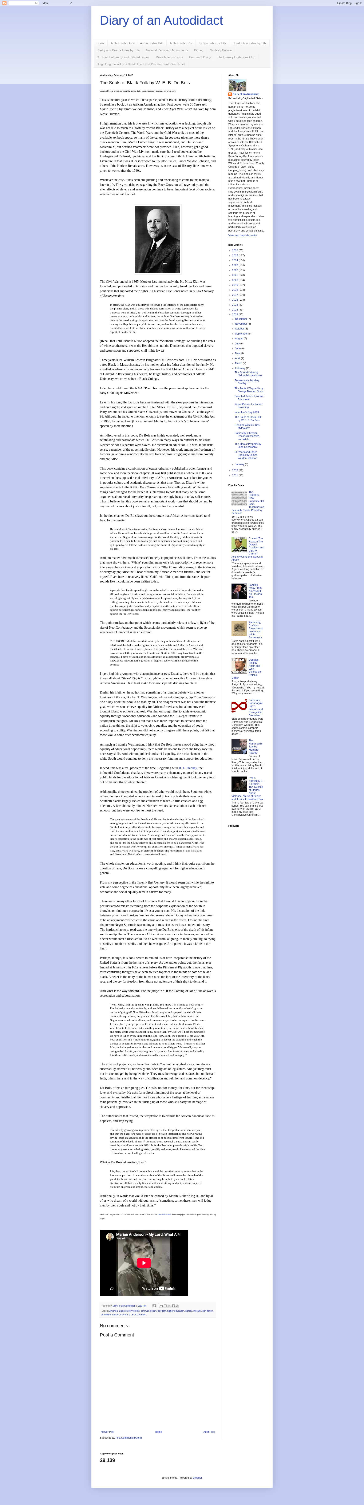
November (241, 323)
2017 (235, 294)
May (238, 353)
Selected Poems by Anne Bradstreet (249, 398)
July (237, 343)
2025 (235, 255)
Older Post (209, 1431)
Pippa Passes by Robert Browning (248, 406)
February (240, 368)
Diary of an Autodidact (161, 20)
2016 (235, 299)
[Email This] (161, 1306)
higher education (175, 1311)
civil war (145, 1311)
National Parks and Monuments (167, 50)
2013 (235, 314)
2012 (235, 470)
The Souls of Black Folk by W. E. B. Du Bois (248, 419)
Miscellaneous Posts (169, 57)
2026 (235, 250)
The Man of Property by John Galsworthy (248, 446)
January (240, 464)
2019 (235, 285)
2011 (235, 475)
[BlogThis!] (165, 1306)
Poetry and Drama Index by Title (118, 50)
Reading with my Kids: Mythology (247, 427)
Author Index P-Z (181, 43)
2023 (235, 265)
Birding (198, 50)
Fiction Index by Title (212, 43)
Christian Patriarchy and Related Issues (123, 57)
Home (100, 43)
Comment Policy (200, 57)
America (113, 1311)
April (238, 358)
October (240, 328)
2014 (235, 309)
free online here (164, 1214)
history (188, 1311)
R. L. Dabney (188, 768)
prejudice (106, 1314)
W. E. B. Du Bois (137, 1314)
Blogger (197, 1477)
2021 (235, 275)
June (238, 348)
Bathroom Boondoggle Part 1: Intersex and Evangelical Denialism (256, 708)
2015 (235, 304)
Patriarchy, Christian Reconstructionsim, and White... (247, 436)
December (241, 318)
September (241, 333)
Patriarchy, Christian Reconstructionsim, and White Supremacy (256, 630)
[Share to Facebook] (173, 1306)
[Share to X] (169, 1306)
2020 (235, 280)
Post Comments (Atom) (128, 1437)
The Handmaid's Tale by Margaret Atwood (255, 746)
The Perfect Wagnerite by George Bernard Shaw (249, 390)
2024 (235, 260)
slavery (124, 1314)
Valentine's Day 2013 (247, 412)
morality (197, 1311)
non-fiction (207, 1311)
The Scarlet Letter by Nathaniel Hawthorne (248, 374)
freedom (162, 1311)
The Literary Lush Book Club (236, 57)
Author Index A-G (122, 43)
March (239, 363)
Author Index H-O (151, 43)
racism (115, 1314)
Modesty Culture (221, 50)
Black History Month (129, 1311)
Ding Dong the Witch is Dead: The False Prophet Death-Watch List (141, 64)
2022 (235, 270)
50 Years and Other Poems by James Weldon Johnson (246, 455)
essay (153, 1311)
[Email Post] (154, 1305)
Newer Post (107, 1431)
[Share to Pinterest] (177, 1306)
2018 (235, 289)
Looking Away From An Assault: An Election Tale (255, 591)
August (239, 338)
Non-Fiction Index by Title (249, 43)
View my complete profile (242, 235)
